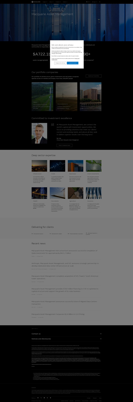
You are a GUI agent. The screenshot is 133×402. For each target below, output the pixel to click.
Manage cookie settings (60, 63)
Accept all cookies (72, 63)
